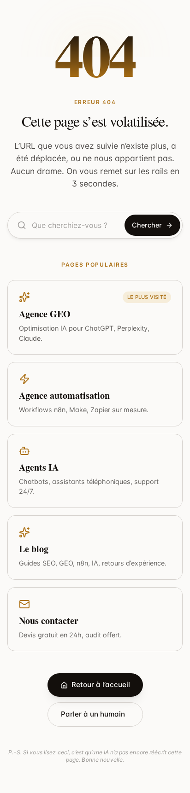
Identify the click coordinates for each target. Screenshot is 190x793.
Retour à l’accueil (100, 684)
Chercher (147, 225)
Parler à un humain (93, 714)
